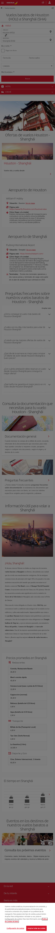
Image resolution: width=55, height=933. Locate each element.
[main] (27, 918)
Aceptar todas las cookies (36, 928)
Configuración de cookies (15, 928)
